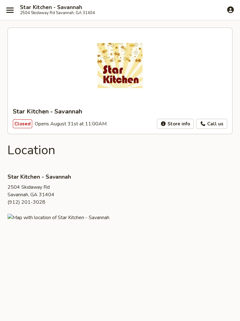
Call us (214, 124)
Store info (178, 124)
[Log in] (230, 10)
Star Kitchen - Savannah (51, 7)
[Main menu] (10, 10)
